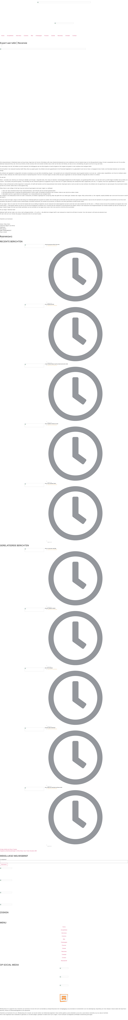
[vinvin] (6, 904)
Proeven (46, 35)
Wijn (32, 35)
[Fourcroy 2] (6, 868)
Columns (26, 35)
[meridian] (6, 880)
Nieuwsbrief (64, 960)
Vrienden (67, 35)
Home (2, 35)
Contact (74, 35)
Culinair (53, 35)
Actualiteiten (10, 35)
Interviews (18, 35)
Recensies (60, 35)
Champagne (39, 35)
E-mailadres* (3, 859)
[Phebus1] (6, 892)
